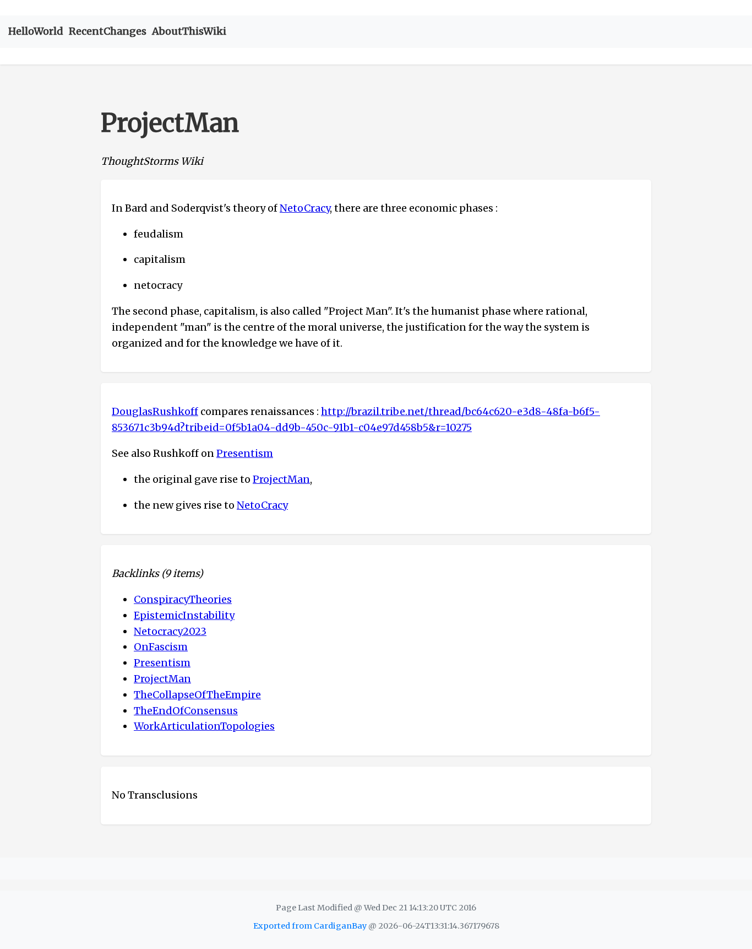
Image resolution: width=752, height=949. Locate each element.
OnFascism (161, 646)
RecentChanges (107, 31)
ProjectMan (281, 479)
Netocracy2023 (170, 631)
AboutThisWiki (189, 31)
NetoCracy (305, 208)
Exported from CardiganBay (310, 926)
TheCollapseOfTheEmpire (197, 694)
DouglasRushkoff (155, 411)
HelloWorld (35, 31)
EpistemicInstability (184, 615)
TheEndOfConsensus (186, 710)
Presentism (244, 453)
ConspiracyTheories (183, 599)
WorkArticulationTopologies (204, 726)
